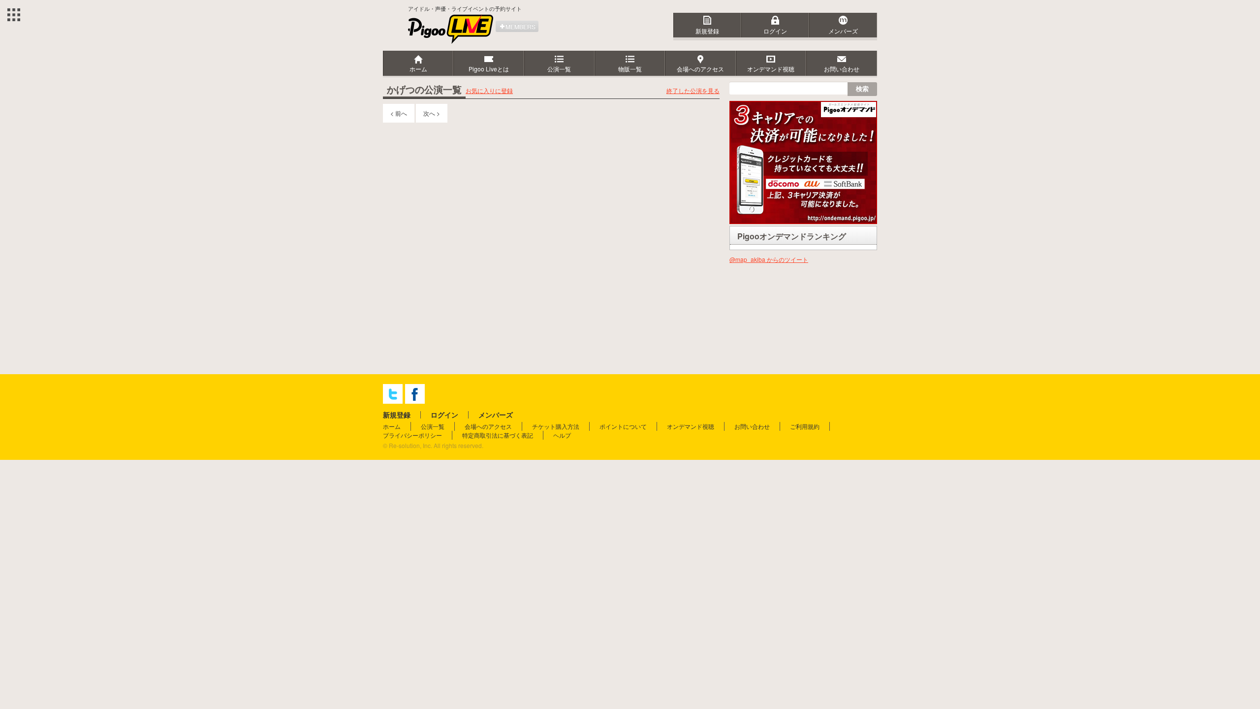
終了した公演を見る (693, 90)
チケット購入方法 (555, 426)
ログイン (775, 31)
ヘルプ (562, 435)
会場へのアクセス (488, 426)
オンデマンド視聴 (690, 426)
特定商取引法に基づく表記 (497, 435)
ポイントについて (623, 426)
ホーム (392, 426)
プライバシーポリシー (412, 435)
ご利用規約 (804, 426)
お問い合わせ (752, 426)
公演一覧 (432, 426)
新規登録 (707, 31)
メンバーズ (843, 31)
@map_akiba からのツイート (768, 259)
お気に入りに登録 (489, 90)
